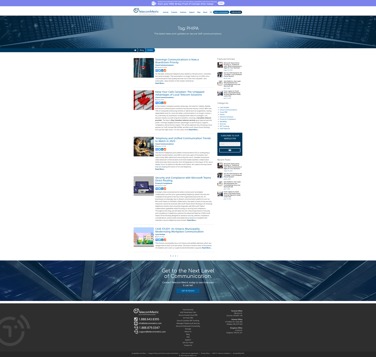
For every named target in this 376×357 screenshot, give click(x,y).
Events (222, 114)
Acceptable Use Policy (139, 353)
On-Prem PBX (188, 318)
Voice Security (188, 310)
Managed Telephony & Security (188, 323)
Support (192, 12)
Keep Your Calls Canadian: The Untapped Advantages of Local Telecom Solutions (179, 93)
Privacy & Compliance (228, 119)
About (205, 12)
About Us (188, 331)
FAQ (188, 337)
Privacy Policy (205, 353)
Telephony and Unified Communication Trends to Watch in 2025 (183, 139)
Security (165, 12)
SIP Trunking (224, 126)
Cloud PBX (223, 112)
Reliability (223, 121)
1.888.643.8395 (149, 319)
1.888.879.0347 (149, 328)
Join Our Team (188, 342)
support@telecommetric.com (152, 331)
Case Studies (224, 107)
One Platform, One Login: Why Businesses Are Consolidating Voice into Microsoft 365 (232, 83)
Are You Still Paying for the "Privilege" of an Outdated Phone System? (233, 74)
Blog (198, 12)
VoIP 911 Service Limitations (221, 353)
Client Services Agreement (189, 353)
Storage (188, 329)
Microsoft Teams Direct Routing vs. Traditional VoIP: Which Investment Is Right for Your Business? (233, 65)
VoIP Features (225, 128)
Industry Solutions (226, 117)
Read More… (160, 83)
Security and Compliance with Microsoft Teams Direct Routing (183, 179)
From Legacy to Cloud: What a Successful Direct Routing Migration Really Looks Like (232, 93)
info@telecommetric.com (150, 323)
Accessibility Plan (238, 353)
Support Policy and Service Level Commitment (163, 353)
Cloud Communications (228, 110)
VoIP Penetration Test (188, 312)
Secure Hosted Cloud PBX (188, 315)
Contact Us (188, 345)
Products (174, 12)
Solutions (183, 12)
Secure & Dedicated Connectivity (188, 326)
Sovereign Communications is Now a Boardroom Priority (177, 61)
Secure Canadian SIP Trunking (188, 320)
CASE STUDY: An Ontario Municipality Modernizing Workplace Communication (179, 230)
